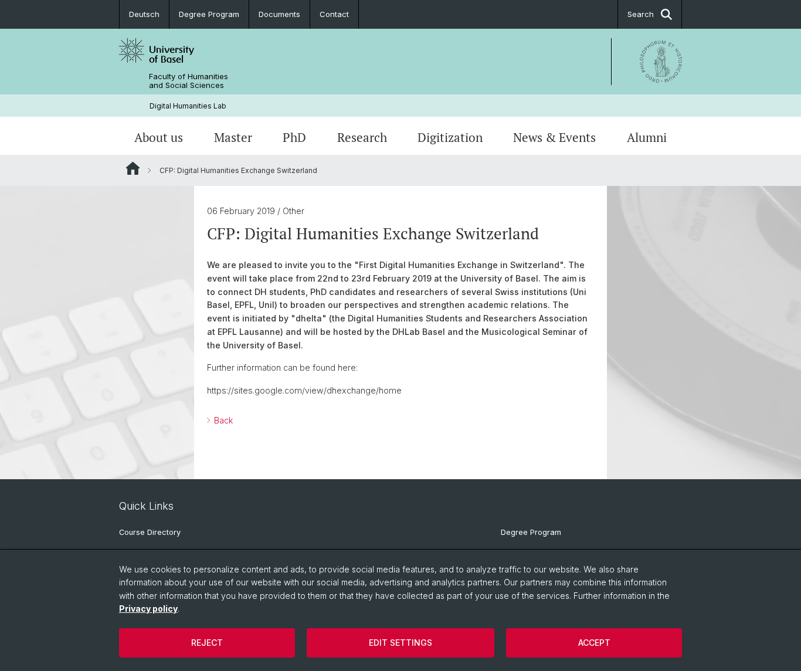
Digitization (450, 137)
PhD (294, 137)
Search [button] (640, 14)
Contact (334, 14)
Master (233, 137)
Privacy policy (148, 609)
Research (362, 137)
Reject (207, 643)
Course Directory (150, 532)
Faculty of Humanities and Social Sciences (188, 81)
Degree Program (209, 14)
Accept (594, 643)
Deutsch (144, 14)
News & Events (554, 137)
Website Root (133, 168)
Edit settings (400, 643)
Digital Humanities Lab (188, 105)
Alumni (647, 137)
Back (222, 420)
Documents (279, 14)
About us (158, 137)
